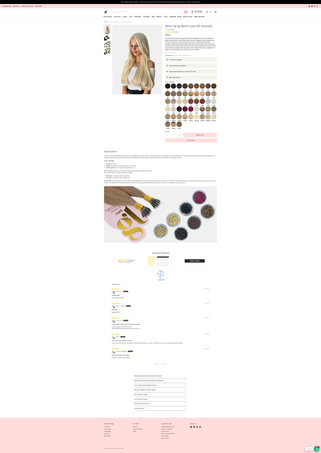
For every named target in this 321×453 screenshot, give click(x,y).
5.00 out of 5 (131, 260)
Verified (160, 280)
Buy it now (191, 140)
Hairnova (159, 17)
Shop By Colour (187, 17)
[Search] (185, 12)
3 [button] (161, 364)
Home (106, 21)
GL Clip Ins (107, 427)
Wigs (153, 17)
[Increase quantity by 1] (180, 135)
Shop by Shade (107, 17)
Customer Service (166, 429)
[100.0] (160, 273)
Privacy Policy (165, 431)
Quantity (167, 131)
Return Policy (165, 438)
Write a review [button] (194, 261)
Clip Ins (125, 17)
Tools (166, 17)
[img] (115, 289)
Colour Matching (138, 429)
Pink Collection (199, 17)
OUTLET (179, 17)
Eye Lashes (107, 436)
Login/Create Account (27, 6)
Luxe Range (146, 17)
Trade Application (7, 6)
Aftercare (173, 17)
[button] (169, 32)
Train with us (16, 6)
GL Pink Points (38, 6)
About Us (135, 427)
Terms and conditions (167, 433)
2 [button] (158, 364)
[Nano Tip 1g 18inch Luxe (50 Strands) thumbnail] (107, 29)
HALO (130, 17)
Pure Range (137, 17)
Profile (134, 431)
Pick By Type (117, 17)
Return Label (165, 436)
